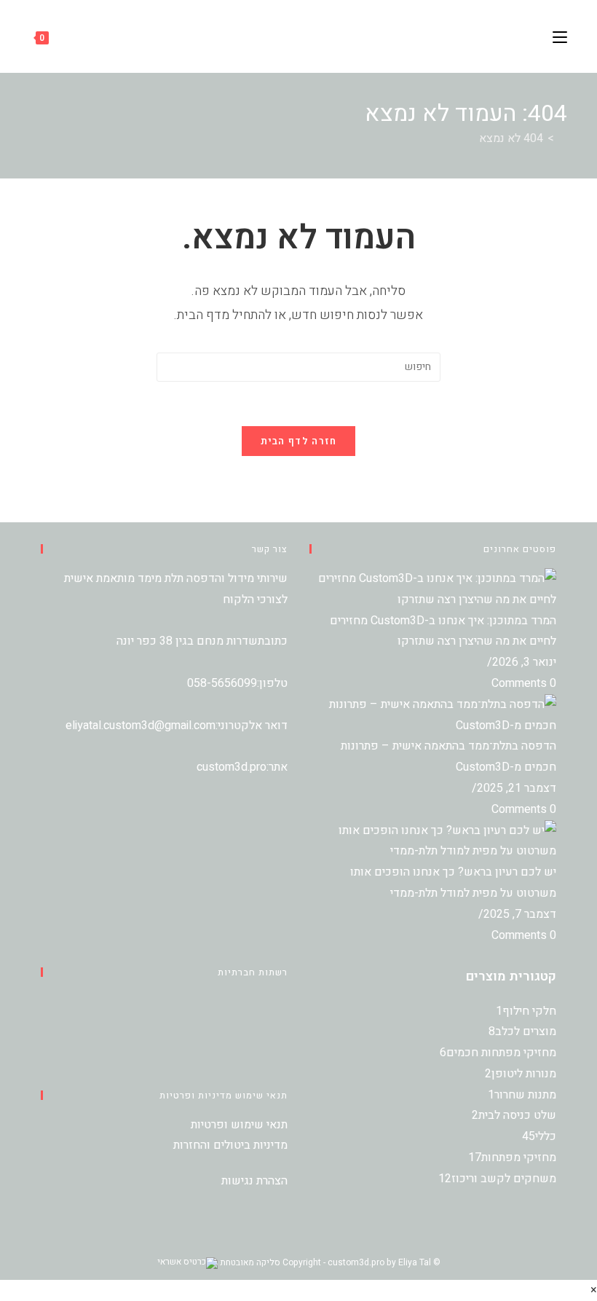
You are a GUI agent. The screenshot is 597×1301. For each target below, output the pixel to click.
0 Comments (523, 683)
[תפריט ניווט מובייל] (560, 36)
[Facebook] (283, 1001)
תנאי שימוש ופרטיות (239, 1124)
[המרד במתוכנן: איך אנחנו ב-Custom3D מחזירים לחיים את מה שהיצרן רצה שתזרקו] (432, 588)
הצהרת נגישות (254, 1181)
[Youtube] (283, 1065)
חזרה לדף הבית (299, 441)
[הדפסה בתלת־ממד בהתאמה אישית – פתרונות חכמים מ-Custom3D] (432, 714)
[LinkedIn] (283, 1044)
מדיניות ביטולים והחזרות (230, 1145)
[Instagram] (283, 1022)
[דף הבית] (562, 138)
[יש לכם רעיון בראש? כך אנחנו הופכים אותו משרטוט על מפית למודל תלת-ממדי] (432, 840)
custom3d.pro (231, 767)
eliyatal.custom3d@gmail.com (141, 725)
